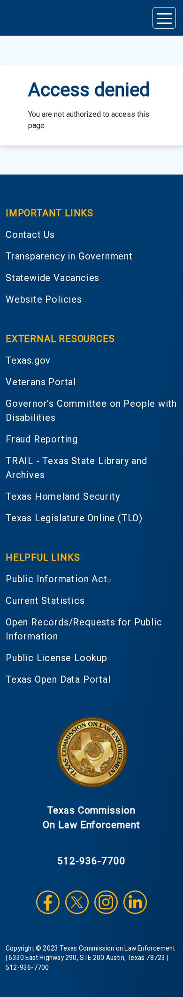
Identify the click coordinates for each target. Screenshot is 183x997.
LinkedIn (135, 902)
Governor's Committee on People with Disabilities (91, 410)
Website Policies (44, 299)
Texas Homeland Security (63, 496)
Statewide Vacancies (52, 277)
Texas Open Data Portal (58, 679)
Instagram (106, 902)
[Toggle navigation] (164, 18)
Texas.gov (28, 360)
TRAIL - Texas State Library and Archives (76, 467)
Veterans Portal (41, 382)
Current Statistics (45, 600)
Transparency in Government (69, 256)
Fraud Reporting (42, 439)
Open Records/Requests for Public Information (84, 629)
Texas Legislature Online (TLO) (74, 518)
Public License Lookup (56, 657)
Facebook (48, 902)
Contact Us (30, 234)
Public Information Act (56, 579)
